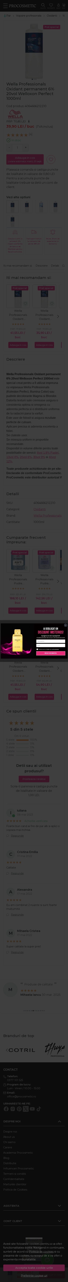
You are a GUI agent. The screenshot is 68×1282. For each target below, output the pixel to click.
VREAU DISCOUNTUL (51, 653)
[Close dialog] (65, 625)
